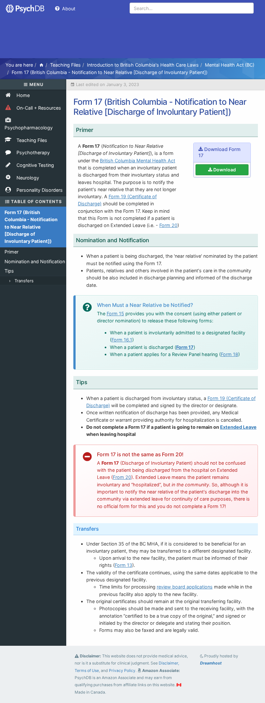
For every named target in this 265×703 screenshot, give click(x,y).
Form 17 (185, 347)
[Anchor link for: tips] (91, 381)
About (68, 8)
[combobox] (192, 8)
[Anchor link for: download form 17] (207, 155)
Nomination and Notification (35, 261)
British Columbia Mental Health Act (137, 160)
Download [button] (224, 169)
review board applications (185, 586)
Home (22, 95)
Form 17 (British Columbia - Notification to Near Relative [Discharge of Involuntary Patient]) (109, 72)
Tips (9, 271)
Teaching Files (65, 65)
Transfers (24, 280)
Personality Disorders (39, 190)
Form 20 (168, 225)
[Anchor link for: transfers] (103, 528)
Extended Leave (238, 427)
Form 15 (115, 313)
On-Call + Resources (38, 108)
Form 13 (123, 565)
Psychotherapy (32, 152)
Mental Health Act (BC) (229, 65)
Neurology (27, 177)
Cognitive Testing (34, 165)
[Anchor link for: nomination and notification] (153, 240)
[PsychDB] (25, 8)
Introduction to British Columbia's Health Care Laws (143, 65)
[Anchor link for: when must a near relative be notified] (197, 304)
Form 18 (229, 354)
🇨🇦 (178, 684)
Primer (11, 251)
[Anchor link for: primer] (97, 129)
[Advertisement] (132, 39)
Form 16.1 (121, 339)
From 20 (122, 477)
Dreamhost (211, 663)
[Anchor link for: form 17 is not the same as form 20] (188, 454)
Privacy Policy (122, 670)
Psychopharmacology (29, 127)
